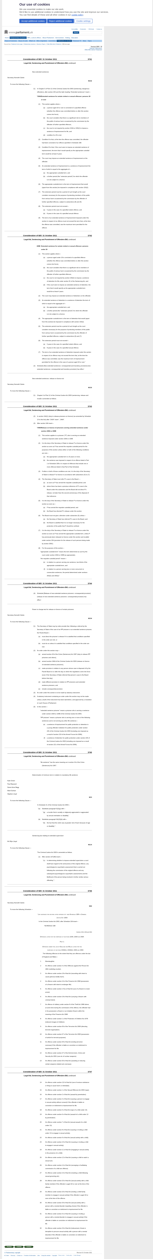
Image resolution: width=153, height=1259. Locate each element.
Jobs (38, 1255)
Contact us (99, 29)
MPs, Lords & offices (34, 38)
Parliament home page (16, 44)
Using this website (45, 1255)
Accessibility (75, 29)
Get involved (59, 38)
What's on (32, 41)
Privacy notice (61, 1255)
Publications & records (64, 41)
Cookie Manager (77, 1255)
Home (7, 38)
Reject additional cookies (60, 21)
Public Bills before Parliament (54, 44)
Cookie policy (69, 1255)
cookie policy (77, 15)
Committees (52, 41)
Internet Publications (96, 48)
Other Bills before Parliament (93, 50)
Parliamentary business (18, 38)
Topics (90, 41)
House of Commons (11, 41)
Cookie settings (83, 21)
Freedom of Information (30, 1255)
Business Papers (41, 44)
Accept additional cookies (33, 21)
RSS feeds (91, 29)
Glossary (13, 1255)
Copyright (54, 1255)
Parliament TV (77, 41)
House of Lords (23, 41)
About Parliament (48, 38)
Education (74, 38)
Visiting (67, 38)
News (84, 41)
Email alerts (83, 29)
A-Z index (6, 1255)
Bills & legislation (42, 41)
